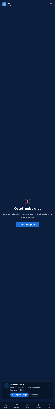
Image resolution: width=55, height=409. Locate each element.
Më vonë (34, 395)
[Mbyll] (49, 384)
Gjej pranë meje (21, 395)
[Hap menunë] (50, 4)
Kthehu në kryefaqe (28, 224)
